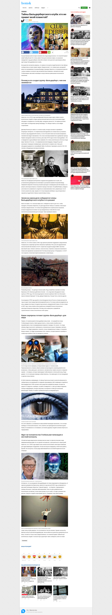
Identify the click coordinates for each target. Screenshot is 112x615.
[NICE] (29, 556)
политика (24, 540)
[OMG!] (54, 556)
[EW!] (59, 556)
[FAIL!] (49, 556)
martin (26, 19)
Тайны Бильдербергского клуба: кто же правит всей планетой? (43, 16)
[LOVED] (34, 556)
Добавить (84, 7)
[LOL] (39, 556)
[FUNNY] (44, 556)
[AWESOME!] (23, 556)
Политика (24, 11)
